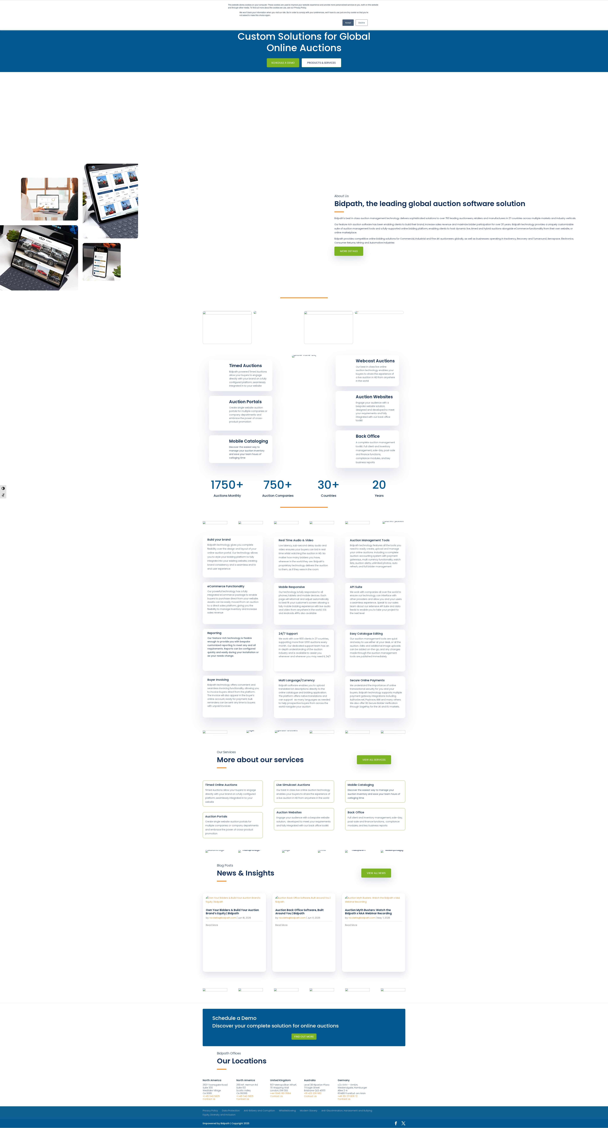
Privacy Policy (210, 1110)
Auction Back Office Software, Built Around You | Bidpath (299, 911)
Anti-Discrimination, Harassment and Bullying (346, 1110)
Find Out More (304, 1036)
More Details (349, 251)
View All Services (374, 760)
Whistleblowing (287, 1110)
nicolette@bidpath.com (222, 917)
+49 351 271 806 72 (348, 1096)
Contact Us (209, 1099)
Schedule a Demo (283, 63)
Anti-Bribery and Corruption (259, 1110)
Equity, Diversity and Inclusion (219, 1114)
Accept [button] (348, 22)
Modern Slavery (308, 1110)
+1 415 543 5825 (211, 1096)
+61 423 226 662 (312, 1093)
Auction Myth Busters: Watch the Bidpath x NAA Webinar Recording (368, 911)
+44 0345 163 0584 (280, 1093)
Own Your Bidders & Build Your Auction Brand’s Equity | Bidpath (232, 911)
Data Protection (231, 1110)
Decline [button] (361, 22)
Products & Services (321, 63)
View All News (376, 873)
